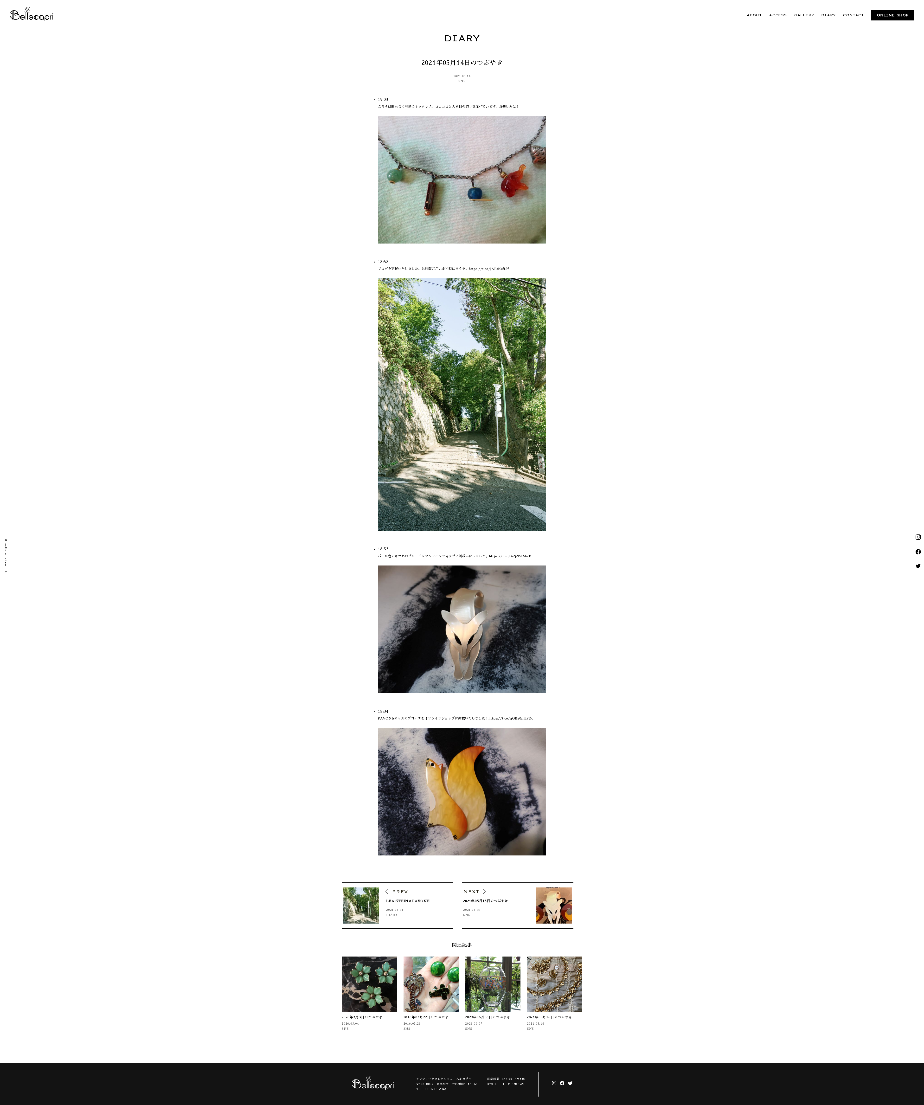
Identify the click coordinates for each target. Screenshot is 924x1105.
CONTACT (853, 15)
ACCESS (778, 15)
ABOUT (754, 15)
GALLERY (804, 15)
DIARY (828, 15)
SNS (461, 81)
